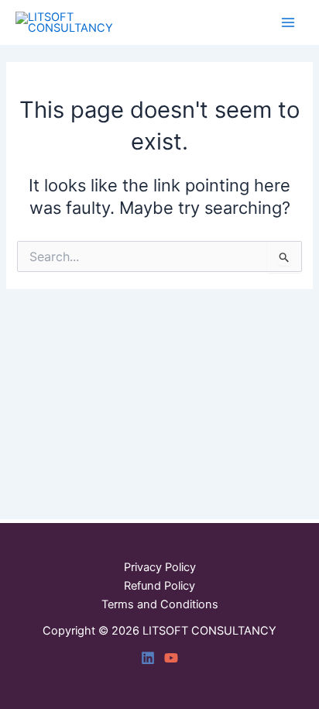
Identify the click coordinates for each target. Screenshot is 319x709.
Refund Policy (159, 586)
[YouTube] (171, 658)
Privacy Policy (160, 567)
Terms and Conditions (159, 604)
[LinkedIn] (148, 658)
